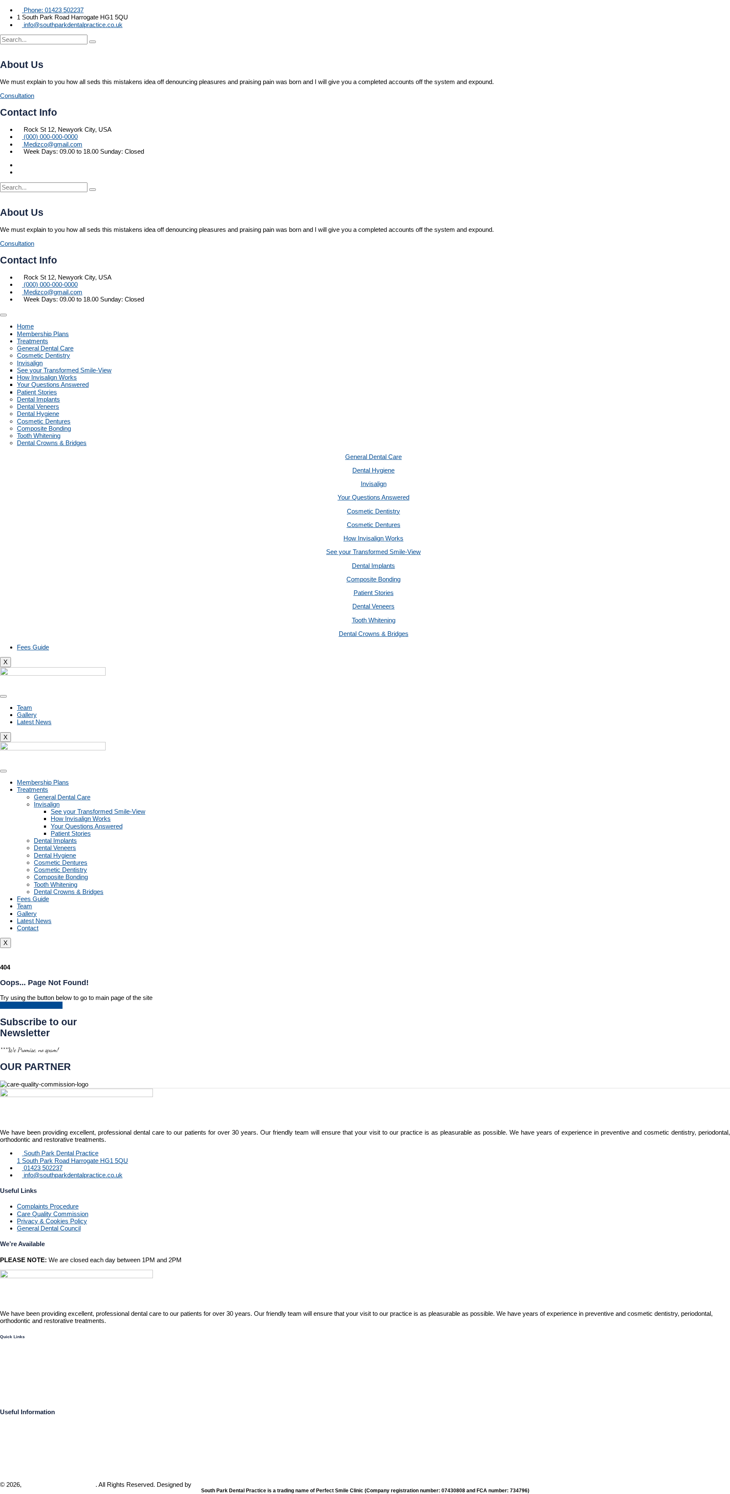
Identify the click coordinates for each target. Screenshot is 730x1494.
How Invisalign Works (47, 377)
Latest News (34, 721)
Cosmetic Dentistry (43, 355)
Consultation (17, 95)
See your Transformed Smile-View (64, 370)
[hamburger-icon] (3, 315)
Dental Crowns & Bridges (52, 442)
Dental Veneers (38, 406)
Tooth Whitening (38, 435)
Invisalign (30, 363)
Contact (27, 928)
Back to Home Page (34, 1005)
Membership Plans (43, 333)
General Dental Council (49, 1228)
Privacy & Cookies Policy (52, 1221)
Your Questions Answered (53, 384)
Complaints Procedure (48, 1206)
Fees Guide (33, 647)
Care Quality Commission (52, 1213)
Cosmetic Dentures (44, 421)
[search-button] (92, 42)
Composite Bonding (44, 428)
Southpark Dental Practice (59, 1484)
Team (24, 707)
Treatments (32, 341)
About (9, 1380)
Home (25, 326)
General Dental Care (45, 348)
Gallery (27, 714)
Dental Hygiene (38, 413)
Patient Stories (37, 392)
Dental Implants (38, 399)
